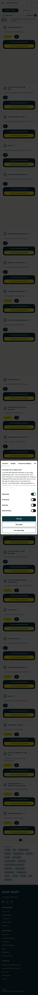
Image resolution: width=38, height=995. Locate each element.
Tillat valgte (19, 524)
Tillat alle (19, 518)
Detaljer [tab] (13, 463)
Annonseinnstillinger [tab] (24, 463)
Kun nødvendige (19, 530)
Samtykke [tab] (5, 463)
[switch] (33, 499)
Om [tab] (35, 463)
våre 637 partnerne (12, 472)
